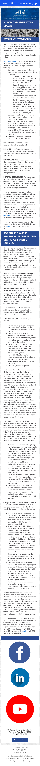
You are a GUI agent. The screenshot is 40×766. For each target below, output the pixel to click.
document (7, 216)
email (8, 226)
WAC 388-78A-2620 (10, 61)
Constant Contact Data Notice (25, 758)
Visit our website (20, 740)
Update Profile (10, 758)
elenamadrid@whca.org (22, 761)
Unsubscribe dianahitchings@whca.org (20, 756)
